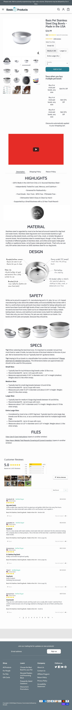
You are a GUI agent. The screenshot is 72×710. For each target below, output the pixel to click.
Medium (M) (51, 51)
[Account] (63, 8)
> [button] (52, 617)
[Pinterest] (65, 667)
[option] (21, 38)
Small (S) (50, 46)
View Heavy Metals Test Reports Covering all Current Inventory (29, 440)
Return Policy (51, 172)
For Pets (5, 674)
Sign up (54, 651)
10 (48, 617)
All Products (7, 667)
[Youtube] (62, 667)
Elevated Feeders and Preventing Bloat (26, 675)
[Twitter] (56, 667)
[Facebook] (59, 667)
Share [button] (10, 516)
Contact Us (41, 671)
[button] (66, 516)
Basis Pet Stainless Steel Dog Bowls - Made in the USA (21, 512)
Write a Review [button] (61, 477)
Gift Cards (6, 677)
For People (6, 671)
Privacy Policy (42, 681)
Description (20, 172)
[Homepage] (17, 9)
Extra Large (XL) (53, 56)
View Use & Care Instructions (16, 437)
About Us (40, 667)
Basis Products (17, 703)
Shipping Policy (35, 172)
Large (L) (63, 51)
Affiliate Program (43, 674)
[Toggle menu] (3, 9)
